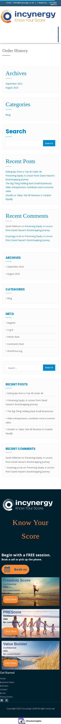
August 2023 (12, 87)
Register (11, 322)
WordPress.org (14, 351)
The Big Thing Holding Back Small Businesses (29, 183)
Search (16, 132)
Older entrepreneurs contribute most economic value (30, 420)
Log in (10, 329)
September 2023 (14, 83)
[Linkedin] (1, 700)
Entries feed (13, 336)
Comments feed (15, 344)
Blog (8, 114)
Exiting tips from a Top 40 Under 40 (24, 171)
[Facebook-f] (6, 700)
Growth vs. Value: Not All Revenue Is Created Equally (29, 431)
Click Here (10, 599)
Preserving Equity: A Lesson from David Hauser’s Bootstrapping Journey (26, 402)
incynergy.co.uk (13, 236)
